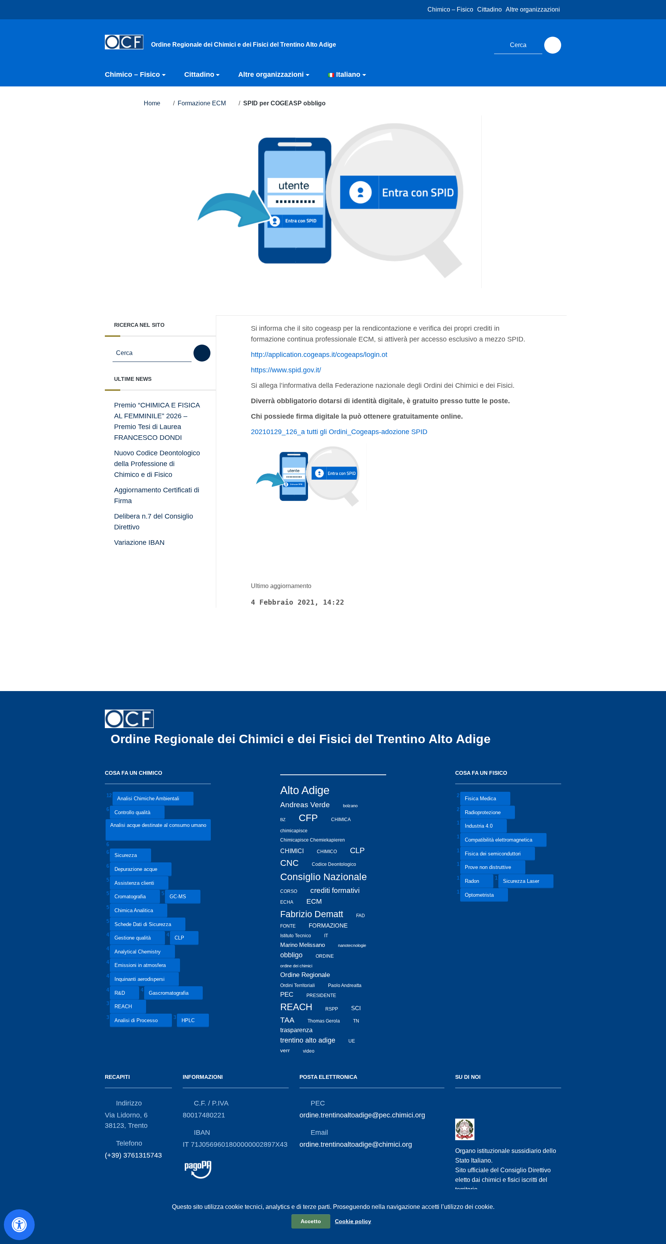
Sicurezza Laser (521, 881)
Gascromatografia (168, 993)
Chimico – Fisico (450, 9)
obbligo (291, 955)
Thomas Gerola (324, 1021)
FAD (360, 915)
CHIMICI (292, 850)
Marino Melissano (302, 944)
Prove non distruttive (488, 867)
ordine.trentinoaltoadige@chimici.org (355, 1144)
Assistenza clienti (134, 883)
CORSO (288, 891)
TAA (287, 1020)
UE (351, 1041)
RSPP (331, 1008)
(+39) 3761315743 (133, 1155)
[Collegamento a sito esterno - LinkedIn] (478, 44)
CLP (179, 938)
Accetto (311, 1221)
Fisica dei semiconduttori (493, 854)
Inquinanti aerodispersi (139, 979)
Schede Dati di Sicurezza (142, 924)
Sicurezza (125, 856)
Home (152, 103)
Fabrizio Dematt (311, 914)
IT (326, 935)
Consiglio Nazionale (323, 877)
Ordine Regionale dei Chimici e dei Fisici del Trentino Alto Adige (302, 739)
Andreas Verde (305, 805)
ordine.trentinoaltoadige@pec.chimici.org (362, 1115)
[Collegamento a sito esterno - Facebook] (464, 44)
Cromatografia (130, 897)
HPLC (188, 1020)
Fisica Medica (480, 799)
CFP (308, 817)
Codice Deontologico (334, 864)
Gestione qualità (132, 938)
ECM (314, 901)
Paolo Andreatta (345, 985)
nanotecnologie (352, 945)
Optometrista (479, 895)
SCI (356, 1008)
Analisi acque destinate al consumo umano (158, 825)
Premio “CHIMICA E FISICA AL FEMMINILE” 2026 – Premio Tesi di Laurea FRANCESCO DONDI (157, 421)
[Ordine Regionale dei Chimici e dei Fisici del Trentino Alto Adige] (124, 42)
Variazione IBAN (139, 542)
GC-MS (178, 897)
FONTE (288, 926)
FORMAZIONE (328, 925)
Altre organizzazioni (533, 9)
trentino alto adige (307, 1040)
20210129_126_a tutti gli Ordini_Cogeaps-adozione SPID (339, 432)
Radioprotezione (483, 812)
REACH (123, 1007)
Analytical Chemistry (137, 952)
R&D (119, 993)
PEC (286, 994)
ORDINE (325, 955)
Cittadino (489, 9)
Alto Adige (305, 790)
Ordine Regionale (305, 975)
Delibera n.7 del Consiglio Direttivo (153, 521)
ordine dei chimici (296, 965)
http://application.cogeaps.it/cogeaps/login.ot (319, 354)
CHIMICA (341, 819)
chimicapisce (294, 830)
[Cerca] (552, 45)
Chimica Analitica (133, 910)
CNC (289, 863)
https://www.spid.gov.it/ (286, 370)
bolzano (350, 805)
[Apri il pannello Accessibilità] (19, 1224)
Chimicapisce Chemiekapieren (312, 840)
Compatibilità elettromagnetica (498, 840)
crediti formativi (335, 890)
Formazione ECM (202, 103)
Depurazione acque (135, 869)
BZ (283, 819)
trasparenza (296, 1030)
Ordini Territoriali (297, 985)
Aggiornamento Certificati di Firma (156, 495)
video (308, 1050)
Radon (472, 881)
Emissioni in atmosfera (140, 965)
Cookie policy (353, 1221)
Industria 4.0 (479, 826)
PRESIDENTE (321, 995)
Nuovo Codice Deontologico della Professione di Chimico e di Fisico (157, 463)
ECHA (286, 902)
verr (285, 1050)
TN (356, 1021)
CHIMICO (327, 851)
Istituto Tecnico (295, 935)
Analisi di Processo (136, 1020)
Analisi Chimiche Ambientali (148, 799)
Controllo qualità (132, 812)
